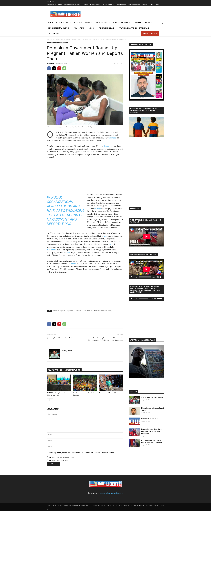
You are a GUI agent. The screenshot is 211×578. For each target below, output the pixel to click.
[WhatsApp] (64, 68)
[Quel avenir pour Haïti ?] (134, 421)
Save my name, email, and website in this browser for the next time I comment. (82, 452)
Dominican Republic (59, 310)
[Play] (131, 277)
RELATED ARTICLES (55, 370)
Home (50, 23)
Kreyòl (148, 23)
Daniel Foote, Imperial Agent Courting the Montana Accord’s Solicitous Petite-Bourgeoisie (105, 339)
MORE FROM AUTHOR (72, 370)
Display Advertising (95, 4)
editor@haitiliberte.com (111, 493)
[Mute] (158, 277)
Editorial (138, 23)
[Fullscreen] (161, 277)
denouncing (109, 146)
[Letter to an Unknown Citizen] (111, 383)
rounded (112, 137)
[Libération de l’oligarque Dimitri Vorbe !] (134, 411)
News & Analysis (71, 39)
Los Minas (78, 310)
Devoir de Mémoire (121, 23)
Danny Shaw (50, 63)
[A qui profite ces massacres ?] (134, 400)
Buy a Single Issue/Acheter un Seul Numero (76, 4)
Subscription (50, 4)
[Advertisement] (124, 14)
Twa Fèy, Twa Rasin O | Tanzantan (134, 28)
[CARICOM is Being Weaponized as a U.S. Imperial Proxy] (59, 383)
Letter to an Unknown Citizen (109, 393)
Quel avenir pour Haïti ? (149, 419)
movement (51, 249)
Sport (91, 28)
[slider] (160, 299)
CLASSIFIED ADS (107, 4)
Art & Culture (102, 23)
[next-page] (51, 399)
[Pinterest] (59, 68)
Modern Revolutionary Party (102, 310)
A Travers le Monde (82, 23)
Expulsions (70, 310)
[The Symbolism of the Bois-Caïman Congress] (85, 383)
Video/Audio (53, 33)
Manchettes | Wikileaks (58, 28)
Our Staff (144, 4)
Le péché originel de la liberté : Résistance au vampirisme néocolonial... (152, 431)
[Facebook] (49, 68)
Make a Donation (150, 33)
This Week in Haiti (107, 28)
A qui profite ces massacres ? (152, 397)
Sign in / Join (50, 1)
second (73, 263)
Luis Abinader (88, 310)
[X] (54, 68)
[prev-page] (48, 399)
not (105, 235)
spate (110, 244)
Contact (151, 4)
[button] (161, 22)
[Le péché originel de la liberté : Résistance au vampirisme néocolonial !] (134, 432)
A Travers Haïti (62, 23)
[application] (146, 269)
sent (68, 252)
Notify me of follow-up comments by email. (62, 457)
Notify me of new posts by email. (58, 460)
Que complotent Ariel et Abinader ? (59, 338)
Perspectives (79, 28)
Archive (60, 4)
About (157, 4)
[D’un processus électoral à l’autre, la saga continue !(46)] (134, 443)
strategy (97, 208)
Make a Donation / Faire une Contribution (128, 4)
